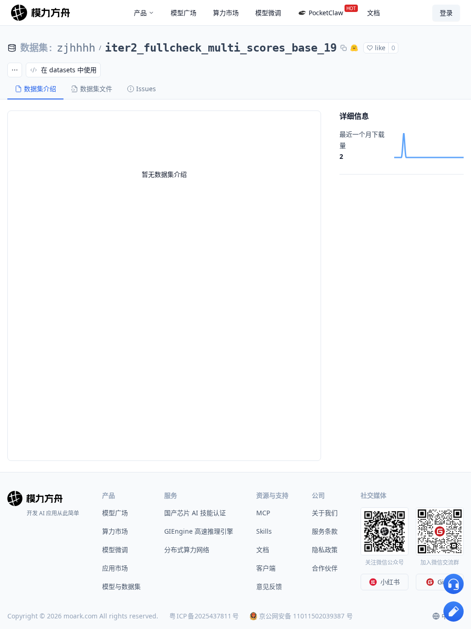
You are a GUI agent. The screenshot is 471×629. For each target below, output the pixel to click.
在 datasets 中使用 (69, 69)
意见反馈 (269, 586)
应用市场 (115, 568)
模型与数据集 (121, 586)
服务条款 (325, 531)
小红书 (390, 581)
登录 (446, 12)
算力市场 (115, 531)
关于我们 (325, 512)
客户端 (266, 568)
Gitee (445, 581)
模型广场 (115, 512)
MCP (263, 512)
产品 (140, 12)
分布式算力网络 (186, 549)
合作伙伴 (325, 568)
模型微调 (115, 549)
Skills (264, 531)
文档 (262, 549)
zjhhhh (76, 47)
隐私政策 (325, 549)
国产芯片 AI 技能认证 (195, 512)
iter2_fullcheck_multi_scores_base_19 (221, 47)
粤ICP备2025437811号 (204, 616)
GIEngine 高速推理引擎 (198, 531)
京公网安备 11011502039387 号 (306, 616)
